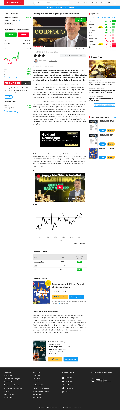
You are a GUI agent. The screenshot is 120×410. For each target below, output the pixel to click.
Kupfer (56, 52)
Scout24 (91, 41)
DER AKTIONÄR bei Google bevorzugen (43, 66)
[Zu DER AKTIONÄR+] (95, 2)
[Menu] (115, 2)
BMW (90, 27)
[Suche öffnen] (35, 3)
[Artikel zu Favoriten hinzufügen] (43, 55)
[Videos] (103, 2)
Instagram (69, 385)
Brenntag (91, 24)
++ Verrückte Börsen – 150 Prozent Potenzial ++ (60, 7)
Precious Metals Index (9, 90)
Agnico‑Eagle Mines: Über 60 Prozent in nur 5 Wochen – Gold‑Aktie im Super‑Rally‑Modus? (102, 84)
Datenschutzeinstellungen (13, 388)
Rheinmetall (92, 44)
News (100, 27)
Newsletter (36, 379)
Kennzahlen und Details (11, 78)
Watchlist (9, 23)
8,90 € (102, 157)
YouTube (69, 381)
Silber (40, 52)
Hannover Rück (93, 38)
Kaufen (11, 34)
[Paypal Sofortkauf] (55, 359)
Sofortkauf (63, 297)
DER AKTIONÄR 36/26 (106, 149)
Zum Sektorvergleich (11, 111)
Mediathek (36, 375)
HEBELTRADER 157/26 (106, 121)
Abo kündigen (8, 398)
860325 (6, 20)
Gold (36, 52)
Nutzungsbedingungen (12, 379)
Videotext (7, 391)
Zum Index (8, 97)
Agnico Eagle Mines (39, 262)
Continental (92, 30)
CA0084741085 (14, 20)
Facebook (69, 388)
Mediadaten (8, 372)
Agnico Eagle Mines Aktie (11, 17)
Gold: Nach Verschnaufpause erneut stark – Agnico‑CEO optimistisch (102, 91)
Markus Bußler (53, 61)
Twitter (68, 392)
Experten (36, 382)
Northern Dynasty (48, 52)
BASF (90, 33)
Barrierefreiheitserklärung (13, 385)
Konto (60, 303)
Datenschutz (8, 382)
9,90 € (102, 130)
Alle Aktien (36, 372)
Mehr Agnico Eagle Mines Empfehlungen (104, 105)
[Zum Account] (86, 2)
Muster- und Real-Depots (41, 388)
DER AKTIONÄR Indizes (41, 391)
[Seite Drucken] (39, 55)
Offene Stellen (9, 394)
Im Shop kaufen (76, 297)
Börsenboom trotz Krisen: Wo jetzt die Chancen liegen (68, 285)
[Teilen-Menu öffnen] (35, 55)
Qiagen (91, 47)
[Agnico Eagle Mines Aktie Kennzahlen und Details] (17, 58)
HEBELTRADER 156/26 (106, 135)
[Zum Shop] (79, 2)
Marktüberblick (38, 385)
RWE (90, 22)
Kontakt (69, 378)
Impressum (8, 375)
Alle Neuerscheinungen (113, 117)
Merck (90, 36)
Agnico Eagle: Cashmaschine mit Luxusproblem (101, 99)
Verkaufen (23, 34)
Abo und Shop (37, 394)
